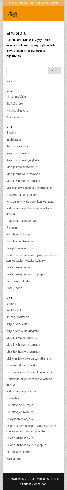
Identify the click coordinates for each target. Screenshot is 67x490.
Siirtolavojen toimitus (20, 241)
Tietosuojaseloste (18, 281)
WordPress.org (16, 117)
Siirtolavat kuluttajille (19, 234)
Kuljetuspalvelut (16, 153)
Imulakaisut (13, 139)
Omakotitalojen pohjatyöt (22, 194)
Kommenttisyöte (17, 110)
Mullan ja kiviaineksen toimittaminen (29, 187)
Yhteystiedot (14, 288)
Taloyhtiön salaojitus (19, 248)
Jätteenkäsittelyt (17, 146)
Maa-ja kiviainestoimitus (22, 167)
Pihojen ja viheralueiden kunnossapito (30, 201)
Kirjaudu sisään (16, 96)
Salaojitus (12, 227)
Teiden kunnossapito (19, 267)
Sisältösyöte (14, 103)
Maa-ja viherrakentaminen (23, 174)
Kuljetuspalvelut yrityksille (23, 160)
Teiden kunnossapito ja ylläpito (26, 274)
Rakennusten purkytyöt (21, 220)
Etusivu (11, 132)
